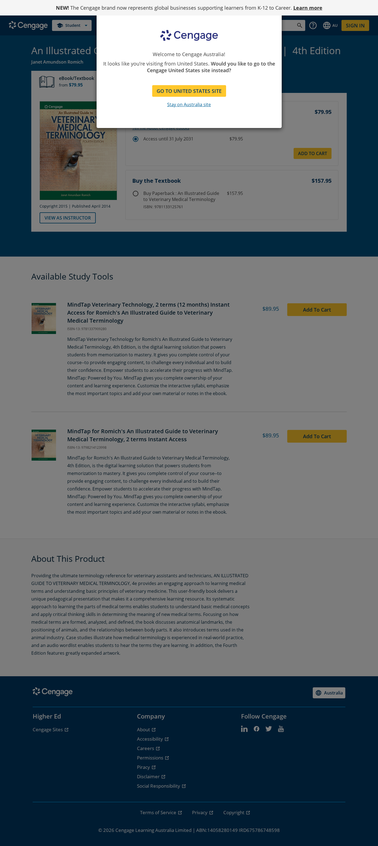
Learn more (307, 7)
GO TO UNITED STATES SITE (189, 91)
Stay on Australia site (189, 104)
